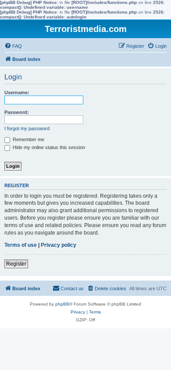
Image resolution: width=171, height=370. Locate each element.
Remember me (27, 139)
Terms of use (20, 245)
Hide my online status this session (48, 147)
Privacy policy (58, 245)
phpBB (62, 304)
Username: (16, 92)
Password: (16, 112)
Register (16, 264)
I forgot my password (27, 128)
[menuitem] (13, 46)
